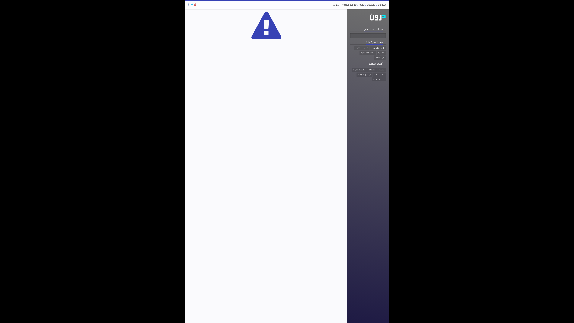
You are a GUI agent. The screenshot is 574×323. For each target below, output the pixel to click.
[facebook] (189, 4)
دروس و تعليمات (364, 75)
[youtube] (195, 4)
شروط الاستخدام (361, 48)
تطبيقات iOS (379, 75)
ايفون (362, 5)
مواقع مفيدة (349, 5)
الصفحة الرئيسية (377, 48)
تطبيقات (371, 5)
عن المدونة (380, 57)
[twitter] (192, 4)
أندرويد (336, 5)
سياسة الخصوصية (368, 53)
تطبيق (381, 70)
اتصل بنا (381, 53)
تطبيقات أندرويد (359, 70)
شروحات (382, 5)
